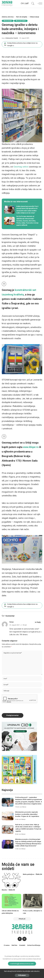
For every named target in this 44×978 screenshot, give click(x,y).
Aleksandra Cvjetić (12, 38)
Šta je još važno (21, 21)
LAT (27, 3)
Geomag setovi (21, 166)
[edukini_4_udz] (19, 769)
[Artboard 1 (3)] (19, 736)
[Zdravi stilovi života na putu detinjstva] (11, 901)
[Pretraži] (32, 3)
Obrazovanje (8, 21)
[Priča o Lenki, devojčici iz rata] (32, 901)
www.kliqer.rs (30, 447)
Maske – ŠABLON (8, 890)
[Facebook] (20, 939)
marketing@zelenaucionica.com (22, 964)
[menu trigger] (39, 3)
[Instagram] (24, 939)
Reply (39, 622)
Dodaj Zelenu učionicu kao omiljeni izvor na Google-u (22, 44)
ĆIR (22, 3)
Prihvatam (22, 975)
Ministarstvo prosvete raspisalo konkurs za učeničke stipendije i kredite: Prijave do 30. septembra (27, 814)
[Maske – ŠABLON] (11, 880)
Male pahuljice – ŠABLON (32, 874)
